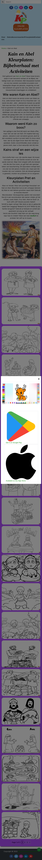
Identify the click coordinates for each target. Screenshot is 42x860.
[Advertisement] (16, 35)
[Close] (39, 379)
